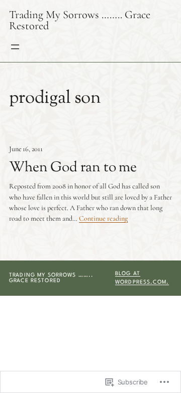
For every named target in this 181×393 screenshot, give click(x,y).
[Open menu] (15, 47)
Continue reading (103, 218)
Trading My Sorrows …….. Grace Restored (79, 20)
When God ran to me (73, 168)
